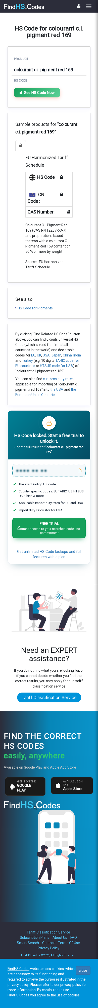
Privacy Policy (48, 948)
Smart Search (28, 943)
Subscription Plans (34, 937)
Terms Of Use (69, 943)
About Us (60, 937)
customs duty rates (58, 379)
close (83, 970)
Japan (56, 355)
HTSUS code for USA (56, 366)
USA (46, 355)
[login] (78, 6)
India (77, 355)
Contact (48, 943)
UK (39, 355)
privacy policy (18, 985)
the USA (56, 389)
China (67, 355)
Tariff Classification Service (49, 697)
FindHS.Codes (18, 969)
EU (33, 355)
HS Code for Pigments (35, 308)
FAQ (73, 937)
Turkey (27, 360)
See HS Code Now (39, 92)
